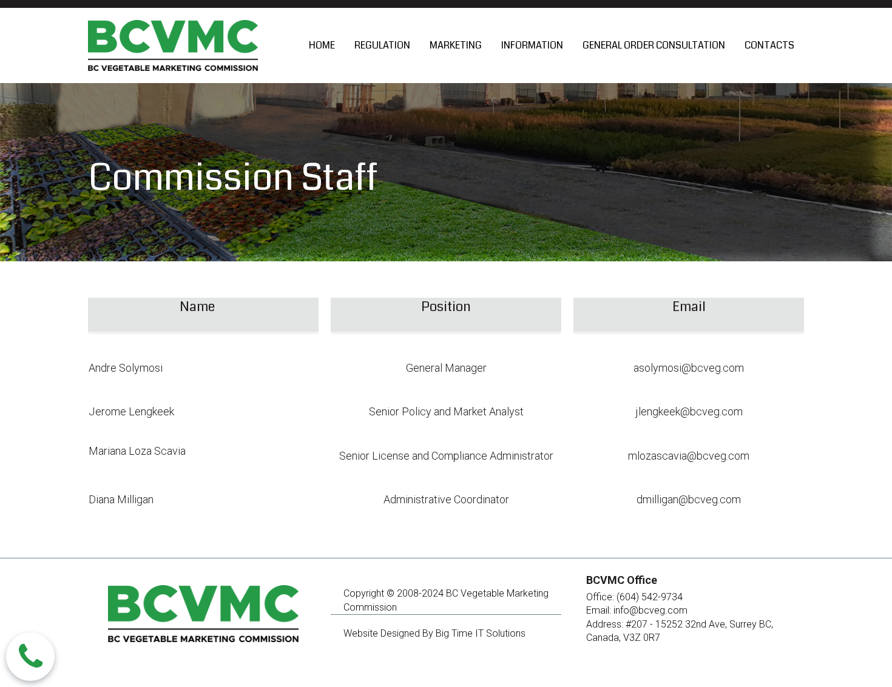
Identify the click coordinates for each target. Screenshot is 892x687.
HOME (322, 45)
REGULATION (382, 45)
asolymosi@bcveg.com (689, 367)
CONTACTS (769, 45)
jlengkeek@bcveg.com (689, 411)
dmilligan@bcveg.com (689, 499)
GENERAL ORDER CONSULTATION (654, 45)
